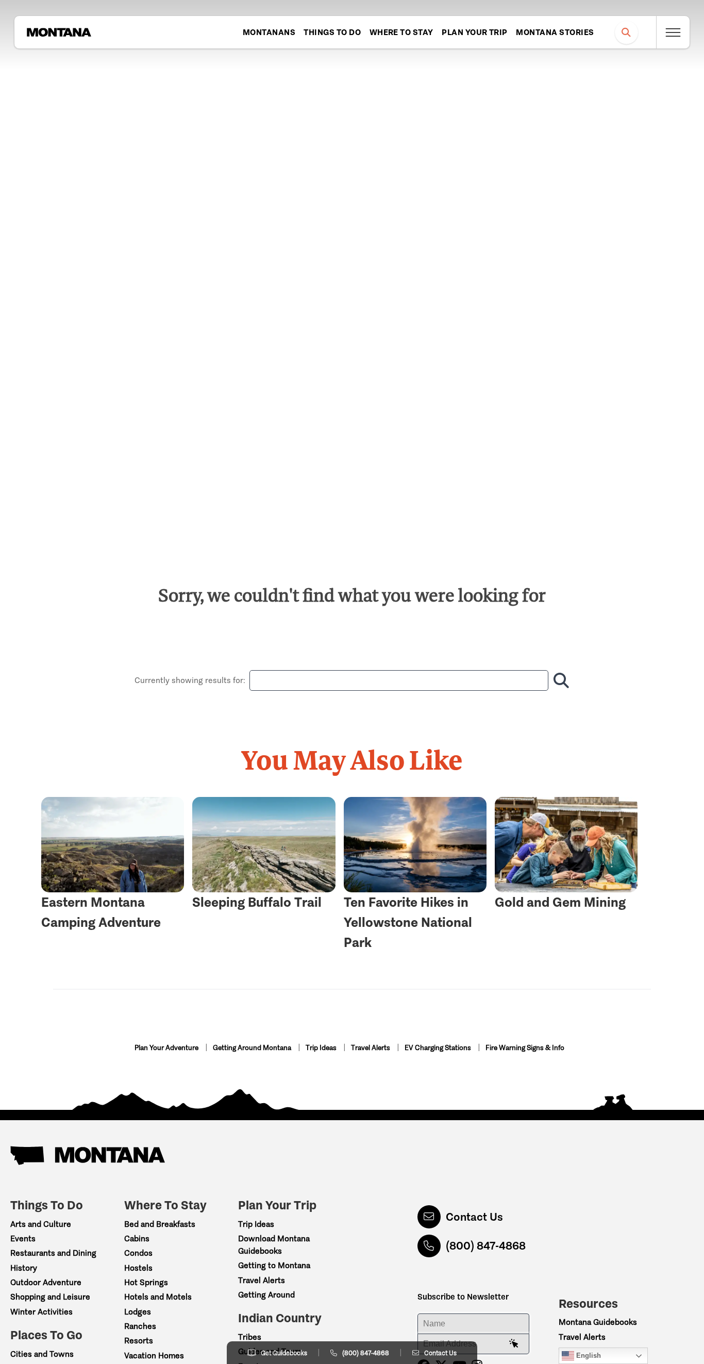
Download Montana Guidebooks (274, 1245)
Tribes (249, 1337)
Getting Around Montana (253, 1047)
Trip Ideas (322, 1047)
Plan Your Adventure (167, 1047)
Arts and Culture (40, 1224)
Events (23, 1238)
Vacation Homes (154, 1355)
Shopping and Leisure (50, 1297)
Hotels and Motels (158, 1297)
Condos (138, 1253)
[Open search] (626, 32)
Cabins (136, 1238)
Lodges (137, 1312)
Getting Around (266, 1295)
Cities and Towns (42, 1354)
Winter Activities (41, 1312)
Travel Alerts (371, 1047)
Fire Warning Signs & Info (524, 1047)
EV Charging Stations (439, 1047)
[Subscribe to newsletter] (513, 1343)
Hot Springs (146, 1282)
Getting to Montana (274, 1265)
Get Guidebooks (284, 1353)
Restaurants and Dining (53, 1253)
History (23, 1268)
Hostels (138, 1268)
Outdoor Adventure (45, 1282)
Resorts (138, 1340)
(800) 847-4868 (486, 1246)
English (587, 1355)
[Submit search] (558, 680)
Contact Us (474, 1217)
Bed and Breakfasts (159, 1224)
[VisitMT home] (59, 32)
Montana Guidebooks (598, 1322)
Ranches (140, 1326)
